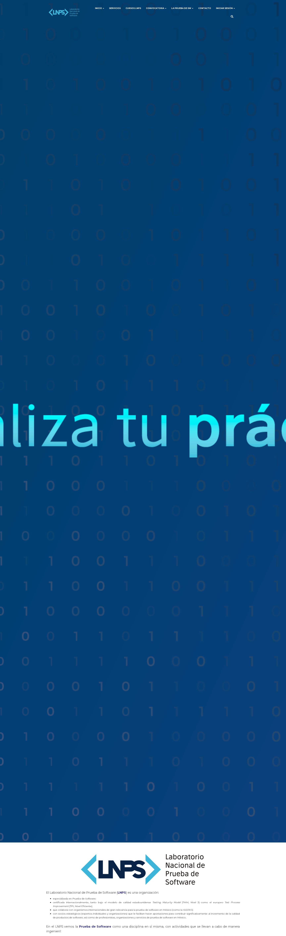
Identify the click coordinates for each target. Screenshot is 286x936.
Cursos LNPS (133, 8)
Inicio (98, 8)
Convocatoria (155, 8)
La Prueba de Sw (181, 8)
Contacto (204, 8)
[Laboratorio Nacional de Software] (64, 12)
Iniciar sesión (224, 8)
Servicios (115, 8)
